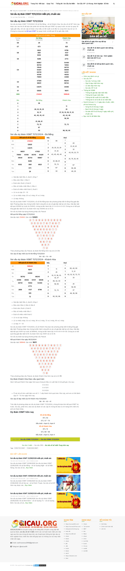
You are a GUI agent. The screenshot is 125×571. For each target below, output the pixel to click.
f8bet (84, 534)
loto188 (85, 551)
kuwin (85, 543)
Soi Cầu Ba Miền (69, 3)
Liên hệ (103, 529)
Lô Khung (89, 3)
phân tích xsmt (20, 448)
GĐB (17, 94)
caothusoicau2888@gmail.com (27, 543)
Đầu (18, 100)
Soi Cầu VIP (81, 3)
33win (85, 524)
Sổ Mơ (106, 3)
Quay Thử (50, 3)
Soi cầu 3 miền (27, 445)
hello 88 (68, 531)
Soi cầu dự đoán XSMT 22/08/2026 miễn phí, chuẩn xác (30, 458)
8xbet (67, 538)
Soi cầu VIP (88, 78)
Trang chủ (15, 10)
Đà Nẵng (39, 38)
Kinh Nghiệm (98, 3)
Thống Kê (59, 3)
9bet (67, 558)
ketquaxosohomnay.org (72, 529)
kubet (67, 548)
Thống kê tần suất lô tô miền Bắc (97, 97)
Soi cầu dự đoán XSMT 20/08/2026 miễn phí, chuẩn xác (30, 493)
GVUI (84, 538)
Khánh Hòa (67, 38)
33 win (85, 546)
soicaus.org (29, 565)
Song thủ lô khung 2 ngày (94, 107)
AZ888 (2, 570)
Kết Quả (41, 3)
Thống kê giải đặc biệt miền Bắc (96, 93)
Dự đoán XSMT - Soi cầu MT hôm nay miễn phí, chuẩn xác (34, 10)
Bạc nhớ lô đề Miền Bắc (92, 116)
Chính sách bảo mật (107, 526)
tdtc (84, 531)
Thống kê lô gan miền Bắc (94, 95)
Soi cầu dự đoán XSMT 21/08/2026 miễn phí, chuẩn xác (30, 476)
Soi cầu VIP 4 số (91, 88)
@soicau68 (23, 546)
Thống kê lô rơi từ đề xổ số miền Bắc (98, 100)
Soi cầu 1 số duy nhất (92, 81)
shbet (67, 536)
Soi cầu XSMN (46, 439)
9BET (84, 529)
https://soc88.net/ (71, 534)
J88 (67, 546)
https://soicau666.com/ (72, 524)
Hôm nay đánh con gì (91, 76)
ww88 (85, 548)
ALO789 (85, 541)
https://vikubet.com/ (71, 555)
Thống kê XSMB (89, 90)
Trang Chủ (34, 3)
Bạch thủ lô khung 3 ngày (94, 109)
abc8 (67, 553)
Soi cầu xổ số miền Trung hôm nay (57, 445)
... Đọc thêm (29, 468)
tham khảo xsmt (32, 448)
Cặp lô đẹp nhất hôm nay (94, 83)
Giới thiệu (104, 524)
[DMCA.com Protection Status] (39, 565)
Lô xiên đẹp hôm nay (92, 86)
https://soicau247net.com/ (73, 526)
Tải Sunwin (86, 526)
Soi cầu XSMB (25, 439)
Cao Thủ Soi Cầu (20, 17)
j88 (66, 543)
